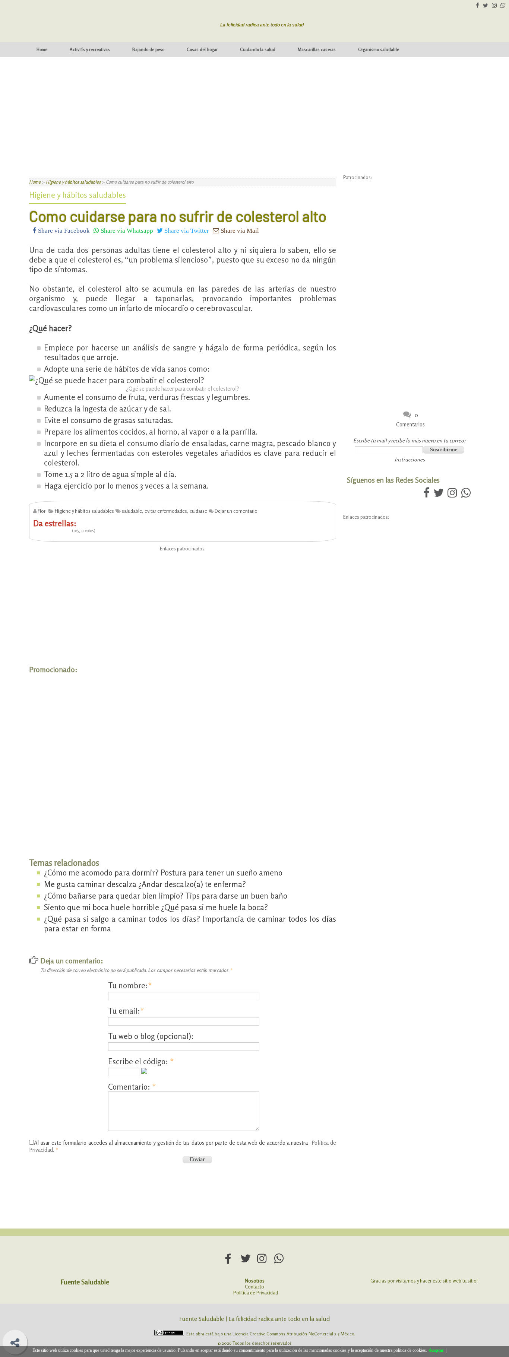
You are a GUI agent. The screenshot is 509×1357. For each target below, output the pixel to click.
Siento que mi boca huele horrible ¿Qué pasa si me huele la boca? (156, 907)
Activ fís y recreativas (90, 49)
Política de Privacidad (255, 1293)
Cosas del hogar (202, 49)
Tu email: (126, 1011)
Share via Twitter (186, 230)
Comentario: (132, 1086)
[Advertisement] (254, 113)
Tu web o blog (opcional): (151, 1036)
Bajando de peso (148, 49)
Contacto (254, 1287)
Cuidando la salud (257, 49)
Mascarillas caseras (317, 49)
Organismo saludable (378, 49)
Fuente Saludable (84, 1282)
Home (42, 49)
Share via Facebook (63, 230)
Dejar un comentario (236, 511)
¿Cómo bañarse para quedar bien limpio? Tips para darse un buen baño (165, 895)
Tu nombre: (130, 985)
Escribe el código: (141, 1061)
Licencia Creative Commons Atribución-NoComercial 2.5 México (293, 1334)
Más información (465, 1350)
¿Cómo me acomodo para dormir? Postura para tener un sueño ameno (163, 872)
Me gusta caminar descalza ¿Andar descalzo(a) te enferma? (145, 884)
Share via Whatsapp (126, 230)
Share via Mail (239, 230)
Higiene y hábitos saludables (77, 195)
